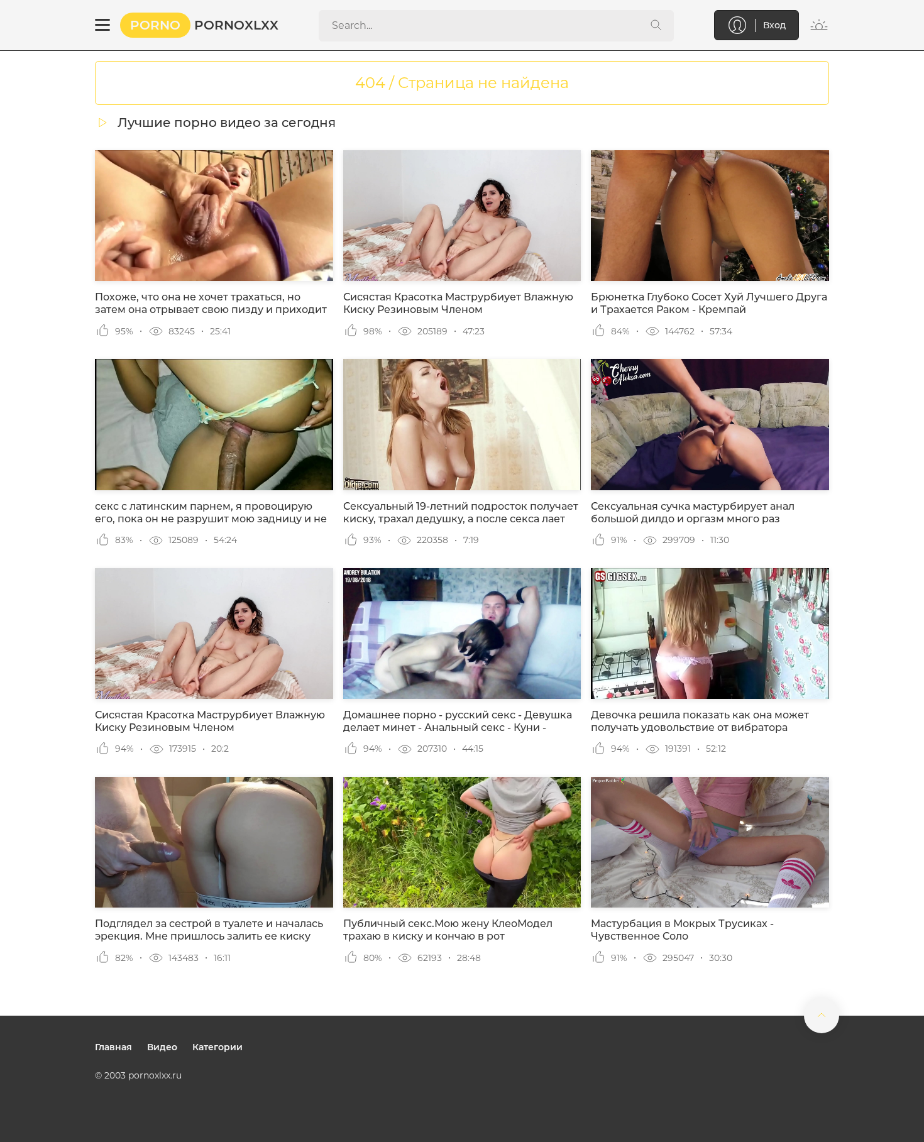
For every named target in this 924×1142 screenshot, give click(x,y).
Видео (162, 1047)
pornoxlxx (204, 25)
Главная (113, 1047)
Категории (217, 1047)
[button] (102, 25)
